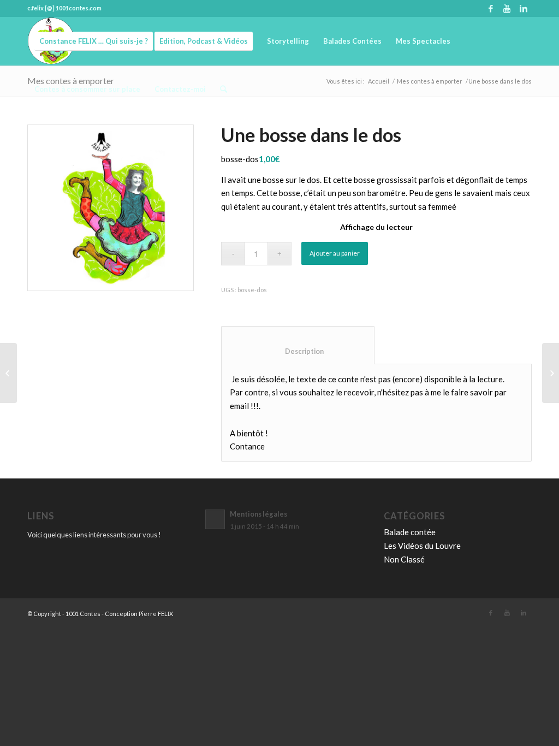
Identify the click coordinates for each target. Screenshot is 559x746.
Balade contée (410, 532)
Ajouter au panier (335, 253)
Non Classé (404, 559)
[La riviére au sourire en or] (8, 373)
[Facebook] (490, 8)
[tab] (297, 345)
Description (298, 351)
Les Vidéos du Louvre (422, 545)
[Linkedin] (523, 8)
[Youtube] (507, 8)
